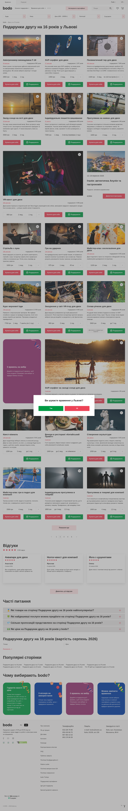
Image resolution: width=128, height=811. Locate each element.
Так (51, 408)
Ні (77, 408)
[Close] (91, 397)
